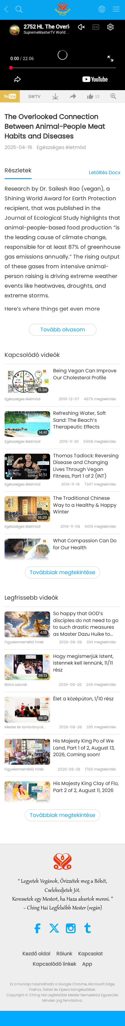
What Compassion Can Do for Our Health (85, 544)
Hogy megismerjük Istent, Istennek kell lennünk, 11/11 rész (83, 663)
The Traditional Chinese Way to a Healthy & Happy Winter (85, 505)
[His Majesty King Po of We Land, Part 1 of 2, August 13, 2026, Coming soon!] (27, 752)
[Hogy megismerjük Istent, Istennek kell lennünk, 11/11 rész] (27, 667)
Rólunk (64, 953)
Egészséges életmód (61, 147)
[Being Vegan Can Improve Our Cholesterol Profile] (27, 381)
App (87, 963)
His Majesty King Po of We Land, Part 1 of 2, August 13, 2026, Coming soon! (84, 748)
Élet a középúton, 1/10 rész (83, 699)
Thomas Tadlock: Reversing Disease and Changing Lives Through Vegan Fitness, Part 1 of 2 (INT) (86, 465)
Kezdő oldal (36, 953)
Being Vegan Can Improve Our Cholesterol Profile (85, 374)
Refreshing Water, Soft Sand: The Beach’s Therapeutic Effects (79, 420)
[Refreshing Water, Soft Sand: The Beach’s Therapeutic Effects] (27, 424)
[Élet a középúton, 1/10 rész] (27, 710)
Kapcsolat (90, 953)
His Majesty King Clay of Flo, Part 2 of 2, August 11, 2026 (86, 787)
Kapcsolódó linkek (54, 963)
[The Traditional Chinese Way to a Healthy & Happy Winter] (27, 509)
